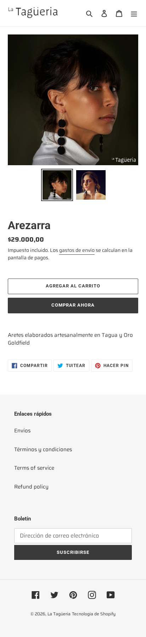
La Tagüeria (59, 613)
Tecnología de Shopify (94, 613)
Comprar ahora (73, 305)
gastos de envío (77, 250)
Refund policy (31, 486)
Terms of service (34, 468)
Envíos (22, 430)
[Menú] (134, 13)
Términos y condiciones (43, 449)
